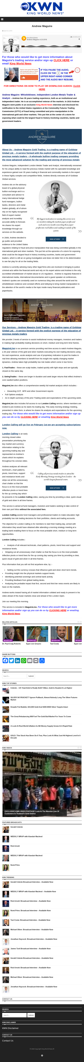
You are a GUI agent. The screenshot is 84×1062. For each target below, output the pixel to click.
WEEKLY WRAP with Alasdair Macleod (26, 836)
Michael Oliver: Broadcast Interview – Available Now (31, 930)
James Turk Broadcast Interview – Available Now (30, 949)
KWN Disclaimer (10, 1028)
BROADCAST (8, 640)
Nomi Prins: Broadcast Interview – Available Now (30, 910)
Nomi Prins (15, 865)
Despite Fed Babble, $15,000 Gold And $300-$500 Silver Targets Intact (39, 707)
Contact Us (7, 1040)
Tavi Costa (54, 644)
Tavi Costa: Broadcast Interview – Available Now (30, 920)
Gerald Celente (16, 827)
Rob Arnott (15, 846)
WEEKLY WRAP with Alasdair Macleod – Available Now (33, 891)
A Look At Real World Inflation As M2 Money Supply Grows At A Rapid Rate (41, 726)
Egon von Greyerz (33, 644)
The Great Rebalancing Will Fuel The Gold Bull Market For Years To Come (40, 716)
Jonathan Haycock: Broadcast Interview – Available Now (33, 939)
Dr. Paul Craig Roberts (11, 644)
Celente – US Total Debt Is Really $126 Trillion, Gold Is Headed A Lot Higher (41, 688)
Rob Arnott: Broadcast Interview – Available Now (30, 901)
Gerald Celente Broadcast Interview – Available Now (31, 882)
